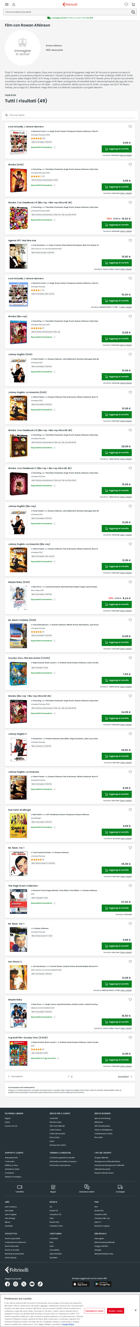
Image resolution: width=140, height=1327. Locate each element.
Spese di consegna (13, 1177)
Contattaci (9, 1173)
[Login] (13, 4)
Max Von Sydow (89, 245)
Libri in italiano (11, 1207)
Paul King (37, 169)
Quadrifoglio (36, 818)
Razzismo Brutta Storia (103, 1173)
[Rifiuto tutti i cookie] (136, 1310)
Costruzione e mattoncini (15, 1242)
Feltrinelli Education (102, 1169)
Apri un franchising (102, 1118)
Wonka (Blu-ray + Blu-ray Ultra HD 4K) (29, 696)
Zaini (52, 1246)
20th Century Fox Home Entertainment (46, 249)
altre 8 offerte (125, 383)
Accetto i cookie (115, 1310)
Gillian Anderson (84, 397)
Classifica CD (55, 1214)
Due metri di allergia (19, 809)
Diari (51, 1242)
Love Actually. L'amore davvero (26, 126)
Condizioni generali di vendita (62, 1157)
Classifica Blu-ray (102, 1218)
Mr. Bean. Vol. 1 (16, 847)
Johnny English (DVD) (20, 354)
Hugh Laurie (85, 587)
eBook (7, 1222)
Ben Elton (37, 587)
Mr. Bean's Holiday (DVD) (22, 620)
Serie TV (97, 1222)
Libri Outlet (9, 1210)
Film (96, 1207)
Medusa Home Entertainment (42, 1008)
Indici (52, 1141)
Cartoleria (54, 1238)
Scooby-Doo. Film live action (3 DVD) (29, 658)
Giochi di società (12, 1250)
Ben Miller (97, 359)
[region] (70, 1310)
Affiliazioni (98, 1122)
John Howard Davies (42, 852)
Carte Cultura (55, 1130)
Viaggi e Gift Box (101, 1246)
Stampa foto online (58, 1145)
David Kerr (37, 738)
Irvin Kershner (39, 245)
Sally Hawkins (95, 169)
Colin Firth (95, 131)
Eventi (7, 1122)
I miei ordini (9, 1161)
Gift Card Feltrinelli (57, 1126)
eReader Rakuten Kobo (103, 1254)
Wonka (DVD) (16, 164)
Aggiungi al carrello (119, 148)
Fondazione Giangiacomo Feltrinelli (109, 1165)
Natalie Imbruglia (84, 359)
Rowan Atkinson (84, 131)
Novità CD (54, 1210)
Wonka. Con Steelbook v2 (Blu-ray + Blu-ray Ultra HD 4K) (40, 430)
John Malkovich (69, 359)
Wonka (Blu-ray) (17, 316)
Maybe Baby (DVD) (19, 582)
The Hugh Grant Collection (23, 885)
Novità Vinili (54, 1222)
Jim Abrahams (39, 966)
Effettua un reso (11, 1165)
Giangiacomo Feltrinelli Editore (107, 1161)
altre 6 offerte (125, 573)
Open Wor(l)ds (56, 1254)
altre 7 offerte (125, 193)
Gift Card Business (102, 1126)
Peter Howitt (38, 359)
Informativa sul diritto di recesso (63, 1161)
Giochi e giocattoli (12, 1238)
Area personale (11, 1157)
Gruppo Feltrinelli (101, 1157)
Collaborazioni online (103, 1133)
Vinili (51, 1218)
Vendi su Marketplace (103, 1130)
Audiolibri (9, 1226)
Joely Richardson (52, 587)
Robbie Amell (66, 663)
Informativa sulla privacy (60, 1165)
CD (51, 1207)
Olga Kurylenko (76, 738)
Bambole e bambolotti (14, 1254)
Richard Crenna (96, 966)
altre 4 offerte (125, 497)
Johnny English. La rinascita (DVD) (27, 392)
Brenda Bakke (82, 966)
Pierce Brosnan (69, 397)
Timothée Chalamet (54, 169)
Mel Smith (37, 814)
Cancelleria (54, 1250)
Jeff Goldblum (52, 814)
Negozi (8, 1118)
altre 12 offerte (125, 345)
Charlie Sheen (56, 966)
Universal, (35, 362)
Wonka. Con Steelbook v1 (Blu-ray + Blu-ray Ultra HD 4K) (40, 468)
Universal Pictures (38, 286)
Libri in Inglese (10, 1214)
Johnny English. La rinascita (23, 771)
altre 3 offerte (125, 725)
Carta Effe (54, 1118)
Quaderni (53, 1257)
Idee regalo (99, 1238)
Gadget (97, 1250)
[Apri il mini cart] (133, 4)
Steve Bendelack (40, 625)
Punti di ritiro (55, 1137)
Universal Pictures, (38, 135)
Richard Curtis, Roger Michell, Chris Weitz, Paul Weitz (56, 890)
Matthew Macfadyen (70, 587)
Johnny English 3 (17, 734)
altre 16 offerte (125, 155)
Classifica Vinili (56, 1226)
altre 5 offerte (125, 231)
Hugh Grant (55, 131)
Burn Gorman (98, 397)
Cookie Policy (68, 1324)
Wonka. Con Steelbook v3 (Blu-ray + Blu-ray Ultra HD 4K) (40, 202)
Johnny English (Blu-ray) (22, 506)
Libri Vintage (10, 1218)
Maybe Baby (15, 999)
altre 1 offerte (126, 269)
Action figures (10, 1257)
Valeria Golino (69, 966)
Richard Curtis (39, 131)
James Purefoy (91, 1004)
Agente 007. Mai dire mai (22, 240)
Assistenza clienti (12, 1169)
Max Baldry (84, 625)
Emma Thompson (68, 131)
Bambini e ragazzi (102, 1226)
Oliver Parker (38, 397)
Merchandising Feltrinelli (104, 1242)
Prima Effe (98, 1137)
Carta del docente (57, 1133)
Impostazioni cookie (94, 1310)
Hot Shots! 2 (15, 961)
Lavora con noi (11, 1126)
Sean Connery (55, 245)
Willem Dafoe (72, 625)
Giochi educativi (12, 1246)
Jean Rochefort (96, 625)
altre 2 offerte (125, 459)
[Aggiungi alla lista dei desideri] (130, 126)
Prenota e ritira (55, 1122)
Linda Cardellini (94, 663)
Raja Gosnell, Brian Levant (44, 663)
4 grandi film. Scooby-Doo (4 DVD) (28, 1037)
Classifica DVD (100, 1214)
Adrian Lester (78, 1004)
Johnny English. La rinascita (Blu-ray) (29, 544)
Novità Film (99, 1210)
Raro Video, (35, 590)
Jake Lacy (88, 738)
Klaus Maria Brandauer (72, 245)
